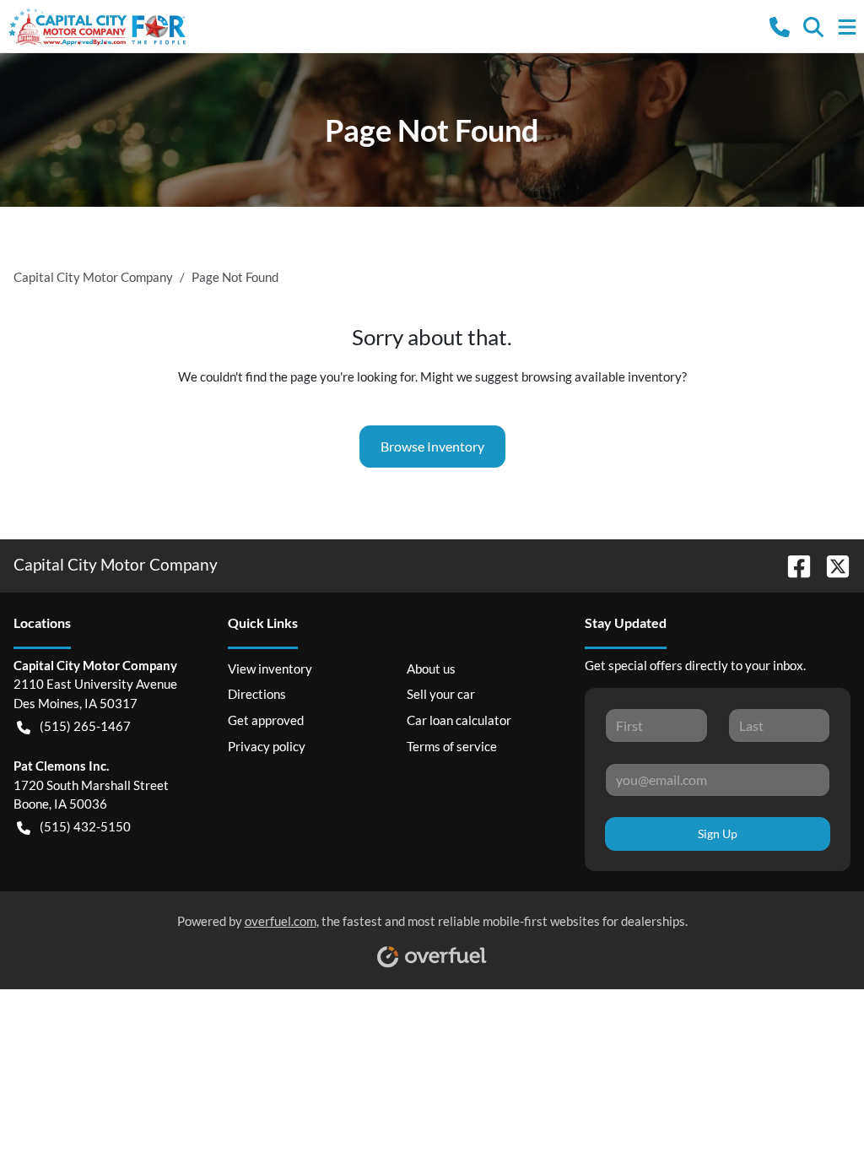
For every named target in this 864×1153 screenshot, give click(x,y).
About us (431, 668)
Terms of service (452, 746)
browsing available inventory (601, 376)
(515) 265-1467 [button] (85, 725)
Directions (257, 693)
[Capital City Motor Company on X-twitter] (831, 564)
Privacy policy (266, 746)
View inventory (270, 668)
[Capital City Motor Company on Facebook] (792, 564)
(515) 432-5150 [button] (85, 826)
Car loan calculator (459, 720)
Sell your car (441, 693)
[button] (779, 25)
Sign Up (717, 833)
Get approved (266, 720)
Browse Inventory (432, 446)
